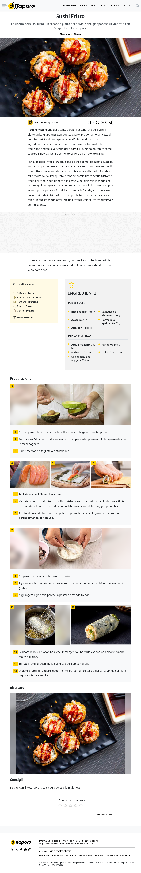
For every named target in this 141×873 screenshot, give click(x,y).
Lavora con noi (92, 840)
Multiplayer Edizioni (120, 855)
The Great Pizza (101, 855)
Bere (94, 5)
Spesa (83, 5)
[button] (91, 122)
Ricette (128, 5)
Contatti (79, 840)
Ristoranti (69, 5)
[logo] (21, 5)
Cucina (115, 5)
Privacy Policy (68, 840)
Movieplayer (58, 855)
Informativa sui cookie (49, 840)
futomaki (74, 149)
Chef (104, 5)
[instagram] (29, 849)
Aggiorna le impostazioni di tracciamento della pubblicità (66, 843)
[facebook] (21, 849)
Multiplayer (45, 855)
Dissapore (64, 34)
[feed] (12, 849)
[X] (16, 849)
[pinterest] (25, 849)
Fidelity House (85, 855)
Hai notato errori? (105, 814)
